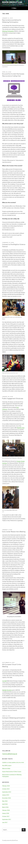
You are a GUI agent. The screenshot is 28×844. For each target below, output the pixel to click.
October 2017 (5, 816)
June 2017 (4, 822)
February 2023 (6, 786)
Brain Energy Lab (12, 2)
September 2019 (6, 792)
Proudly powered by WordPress (10, 840)
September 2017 (6, 819)
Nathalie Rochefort (7, 690)
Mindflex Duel (20, 427)
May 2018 (4, 801)
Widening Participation (8, 31)
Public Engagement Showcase (12, 398)
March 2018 (5, 807)
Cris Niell (4, 681)
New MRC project (6, 765)
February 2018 (6, 810)
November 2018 (6, 798)
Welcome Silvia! (6, 768)
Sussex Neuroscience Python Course (11, 771)
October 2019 (5, 789)
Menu (14, 8)
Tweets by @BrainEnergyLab (9, 753)
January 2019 (5, 795)
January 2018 (5, 813)
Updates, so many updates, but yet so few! (13, 762)
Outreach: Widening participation (13, 718)
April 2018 (5, 804)
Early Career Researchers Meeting (13, 532)
